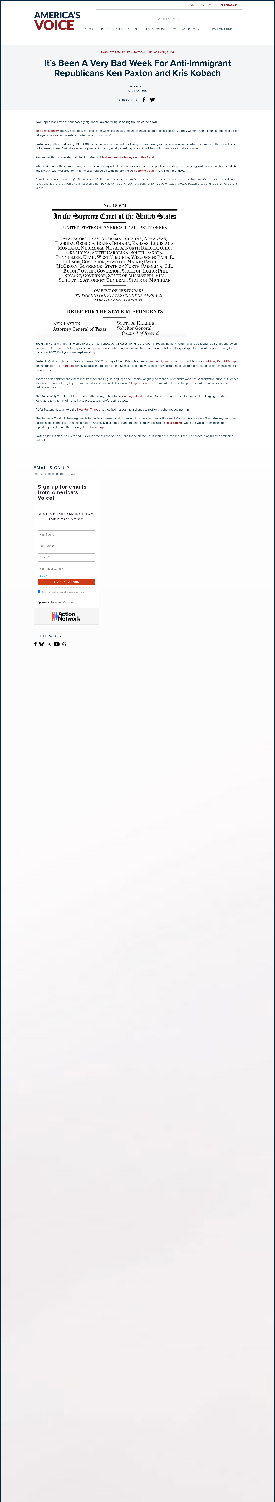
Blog (170, 52)
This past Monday (47, 131)
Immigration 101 (153, 29)
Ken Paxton (136, 52)
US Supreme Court (142, 171)
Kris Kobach (155, 52)
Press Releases (111, 29)
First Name (46, 532)
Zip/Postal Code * (50, 566)
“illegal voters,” (139, 383)
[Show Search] (240, 29)
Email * (44, 555)
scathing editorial (132, 396)
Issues (132, 29)
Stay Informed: (168, 19)
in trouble (68, 366)
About (90, 29)
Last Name (46, 544)
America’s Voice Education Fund (207, 29)
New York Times (87, 409)
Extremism (117, 52)
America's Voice (216, 5)
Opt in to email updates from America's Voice (63, 592)
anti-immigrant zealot (163, 361)
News (174, 29)
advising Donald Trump (220, 361)
